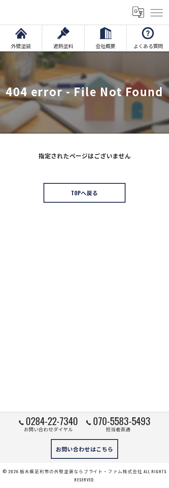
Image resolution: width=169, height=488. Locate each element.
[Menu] (156, 12)
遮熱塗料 (63, 46)
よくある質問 (148, 46)
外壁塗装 (21, 46)
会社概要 (105, 46)
